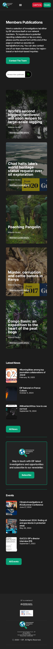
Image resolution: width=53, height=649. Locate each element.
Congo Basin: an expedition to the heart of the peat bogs (23, 326)
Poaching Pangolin (24, 227)
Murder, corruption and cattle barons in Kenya (25, 276)
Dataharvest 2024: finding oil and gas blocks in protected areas (33, 523)
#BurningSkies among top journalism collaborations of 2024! (32, 372)
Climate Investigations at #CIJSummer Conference (31, 503)
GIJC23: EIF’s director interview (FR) (29, 539)
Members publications (19, 132)
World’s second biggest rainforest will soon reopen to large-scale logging (25, 116)
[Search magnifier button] (28, 74)
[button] (20, 5)
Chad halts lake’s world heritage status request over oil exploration (25, 169)
